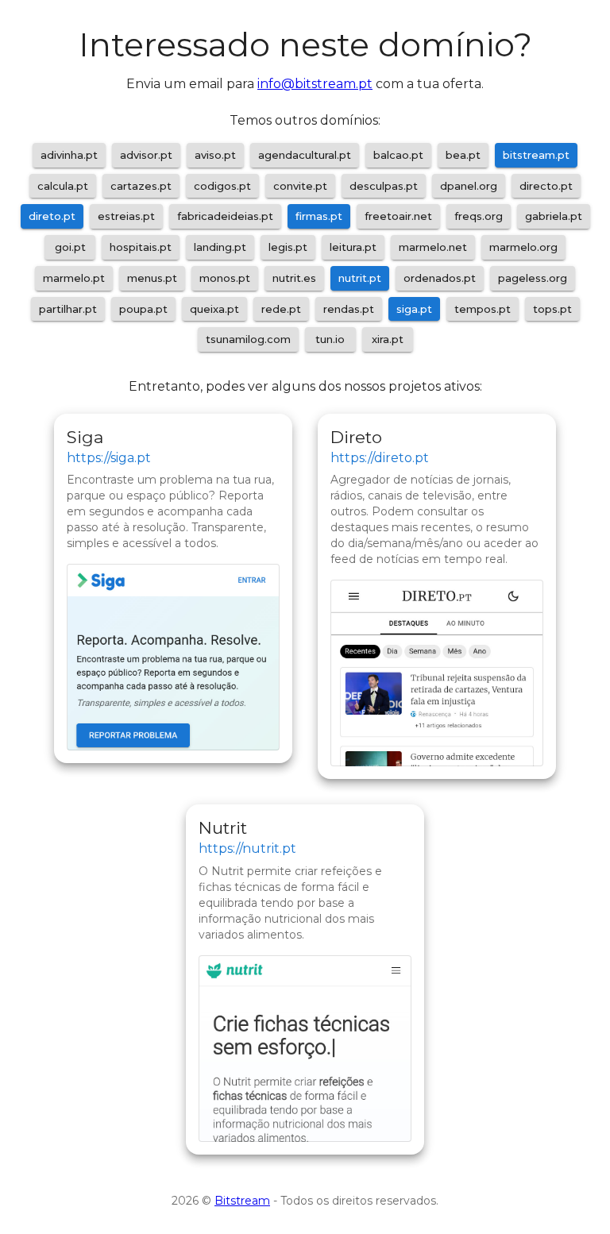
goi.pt (70, 247)
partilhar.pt (68, 309)
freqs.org (478, 216)
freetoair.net (398, 216)
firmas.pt (318, 216)
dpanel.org (468, 185)
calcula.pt (62, 185)
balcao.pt (398, 154)
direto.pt (52, 216)
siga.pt (414, 309)
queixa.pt (214, 309)
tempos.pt (482, 309)
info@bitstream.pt (315, 83)
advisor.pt (146, 154)
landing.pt (220, 247)
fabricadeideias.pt (225, 216)
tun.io (330, 339)
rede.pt (281, 309)
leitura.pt (353, 247)
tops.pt (552, 309)
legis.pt (287, 247)
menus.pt (152, 278)
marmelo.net (433, 247)
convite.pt (300, 185)
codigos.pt (222, 185)
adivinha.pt (69, 154)
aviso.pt (215, 154)
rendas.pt (348, 309)
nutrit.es (294, 278)
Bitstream (242, 1201)
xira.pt (387, 339)
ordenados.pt (439, 278)
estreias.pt (126, 216)
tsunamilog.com (248, 339)
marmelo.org (523, 247)
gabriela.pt (553, 216)
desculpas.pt (383, 185)
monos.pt (224, 278)
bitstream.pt (536, 154)
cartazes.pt (141, 185)
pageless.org (532, 278)
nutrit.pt (359, 278)
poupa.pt (143, 309)
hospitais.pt (141, 247)
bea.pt (463, 154)
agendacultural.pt (304, 154)
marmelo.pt (74, 278)
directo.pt (546, 185)
